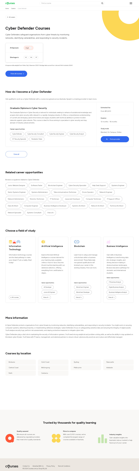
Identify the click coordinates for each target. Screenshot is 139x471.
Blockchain (79, 246)
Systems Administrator (40, 192)
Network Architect (97, 206)
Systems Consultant (34, 213)
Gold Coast (45, 362)
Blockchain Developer (82, 292)
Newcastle (110, 362)
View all (16, 154)
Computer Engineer (31, 206)
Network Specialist (14, 213)
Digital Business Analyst (116, 287)
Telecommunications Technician (65, 192)
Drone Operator (88, 192)
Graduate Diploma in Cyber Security (28, 108)
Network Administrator (16, 199)
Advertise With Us (38, 466)
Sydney (76, 362)
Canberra (44, 373)
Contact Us (26, 466)
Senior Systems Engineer (17, 192)
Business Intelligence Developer (55, 206)
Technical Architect (116, 206)
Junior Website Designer (16, 185)
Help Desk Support (99, 185)
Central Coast (13, 368)
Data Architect (13, 206)
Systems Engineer (118, 185)
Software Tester (36, 185)
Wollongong (45, 368)
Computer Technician (93, 199)
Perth (10, 373)
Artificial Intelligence (52, 246)
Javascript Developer (72, 199)
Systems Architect (78, 206)
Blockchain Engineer (55, 185)
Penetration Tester (36, 139)
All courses (15, 297)
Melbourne (77, 368)
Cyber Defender (17, 134)
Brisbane (12, 362)
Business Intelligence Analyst (118, 292)
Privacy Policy (50, 466)
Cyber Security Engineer (56, 134)
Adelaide (109, 368)
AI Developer (47, 287)
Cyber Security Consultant (35, 134)
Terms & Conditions (64, 466)
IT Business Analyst (115, 282)
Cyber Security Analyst (77, 134)
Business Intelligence (117, 246)
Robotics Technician (37, 199)
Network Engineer (106, 192)
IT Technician (54, 199)
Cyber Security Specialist (77, 185)
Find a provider (115, 139)
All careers (12, 17)
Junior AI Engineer (49, 292)
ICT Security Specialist (19, 139)
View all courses (16, 74)
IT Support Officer (113, 199)
